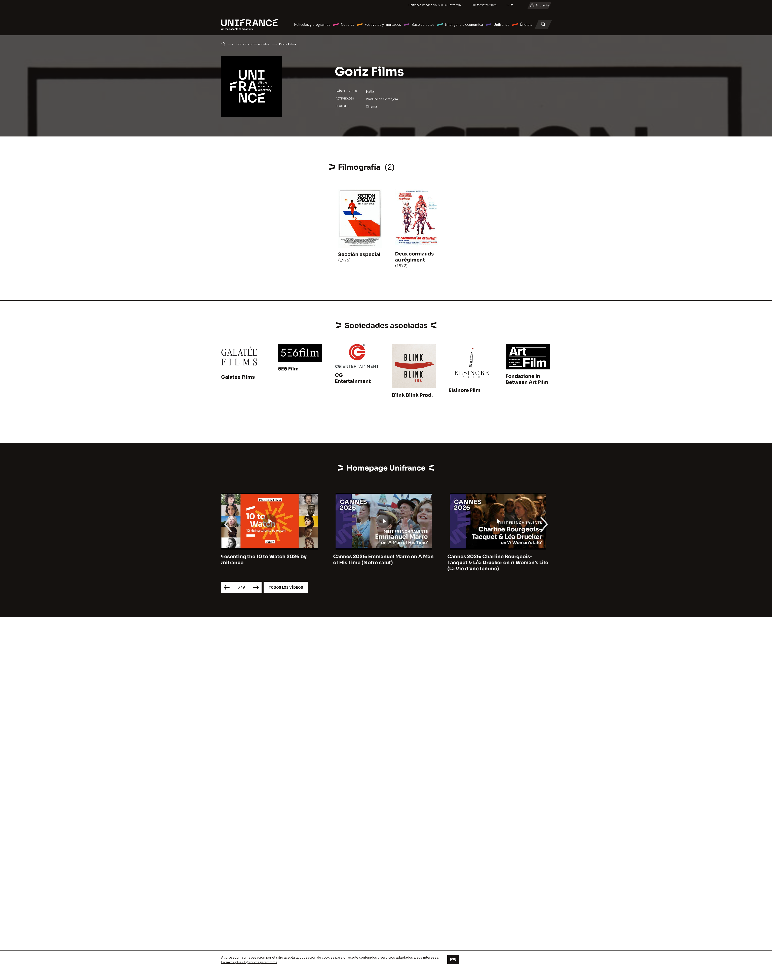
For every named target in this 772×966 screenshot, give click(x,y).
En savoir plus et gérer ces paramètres (249, 962)
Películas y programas (312, 24)
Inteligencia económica (464, 24)
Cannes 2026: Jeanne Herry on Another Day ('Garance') (498, 560)
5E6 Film (288, 369)
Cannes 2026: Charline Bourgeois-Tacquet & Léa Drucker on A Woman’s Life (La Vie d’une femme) (385, 563)
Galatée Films (238, 377)
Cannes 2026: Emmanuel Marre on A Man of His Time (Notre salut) (271, 560)
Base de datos (423, 24)
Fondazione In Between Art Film (527, 379)
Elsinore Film (464, 390)
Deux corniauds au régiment (414, 257)
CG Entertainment (353, 378)
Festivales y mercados (383, 24)
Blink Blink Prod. (412, 395)
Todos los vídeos (286, 587)
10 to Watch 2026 (484, 5)
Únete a (526, 24)
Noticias (347, 24)
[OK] (453, 959)
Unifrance (501, 24)
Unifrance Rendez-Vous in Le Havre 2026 (436, 5)
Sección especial (359, 254)
